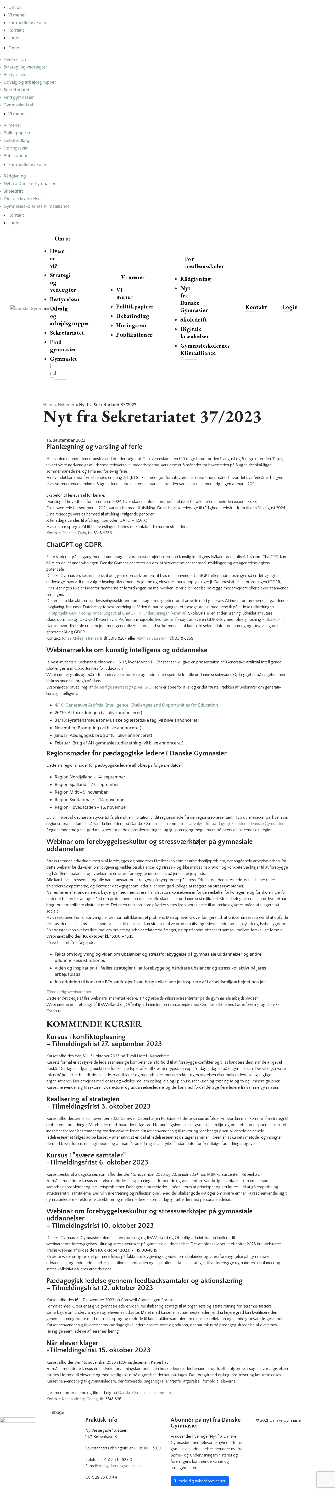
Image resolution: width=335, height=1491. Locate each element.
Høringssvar (16, 148)
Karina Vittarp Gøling (80, 1399)
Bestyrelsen (15, 74)
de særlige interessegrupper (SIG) (123, 687)
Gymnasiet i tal (18, 105)
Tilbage (57, 1412)
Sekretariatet (17, 90)
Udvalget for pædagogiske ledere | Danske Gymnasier (235, 823)
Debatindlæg (16, 140)
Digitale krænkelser (23, 199)
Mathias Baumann (152, 638)
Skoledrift (13, 191)
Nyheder (66, 405)
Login (13, 38)
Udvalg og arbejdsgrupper (30, 82)
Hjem (48, 405)
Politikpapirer (17, 133)
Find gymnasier (19, 97)
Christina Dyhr (74, 533)
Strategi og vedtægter (25, 67)
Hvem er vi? (15, 59)
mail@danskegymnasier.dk (121, 1466)
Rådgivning (15, 176)
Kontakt (16, 30)
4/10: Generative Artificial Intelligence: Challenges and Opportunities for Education (136, 705)
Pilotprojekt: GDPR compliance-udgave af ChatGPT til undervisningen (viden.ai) (116, 613)
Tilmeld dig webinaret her (68, 992)
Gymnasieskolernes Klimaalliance (37, 206)
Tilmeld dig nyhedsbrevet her (199, 1481)
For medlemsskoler (27, 22)
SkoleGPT (274, 619)
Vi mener (17, 15)
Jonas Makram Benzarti (82, 638)
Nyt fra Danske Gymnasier (30, 183)
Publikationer (17, 155)
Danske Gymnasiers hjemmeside (146, 1392)
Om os (14, 7)
